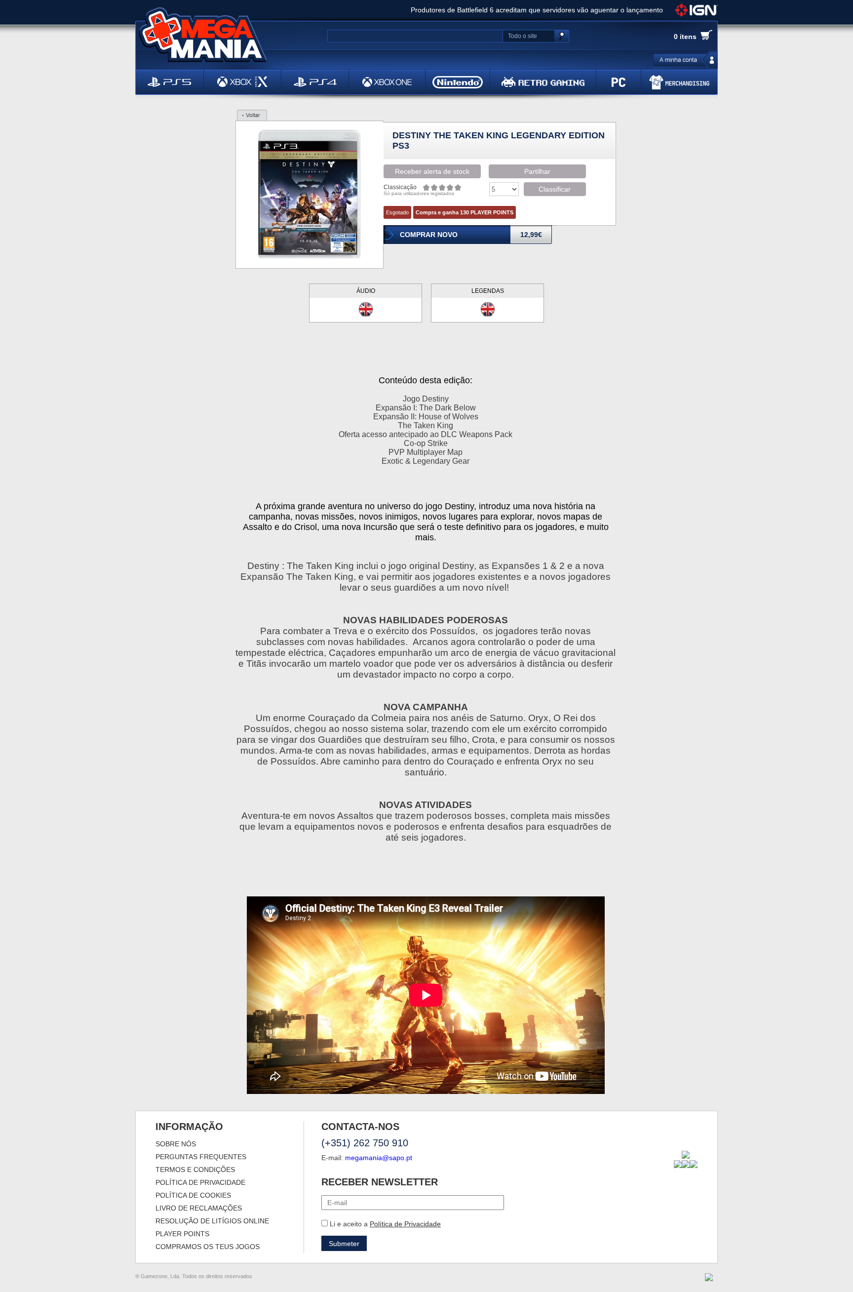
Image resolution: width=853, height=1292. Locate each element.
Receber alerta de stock (432, 171)
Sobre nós (175, 1144)
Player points (182, 1234)
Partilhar (537, 171)
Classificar (555, 189)
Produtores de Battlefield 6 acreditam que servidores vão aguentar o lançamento (537, 10)
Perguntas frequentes (200, 1157)
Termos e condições (195, 1169)
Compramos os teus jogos (207, 1247)
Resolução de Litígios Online (212, 1221)
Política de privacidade (200, 1182)
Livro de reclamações (198, 1208)
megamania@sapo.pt (378, 1158)
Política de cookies (193, 1195)
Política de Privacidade (405, 1224)
